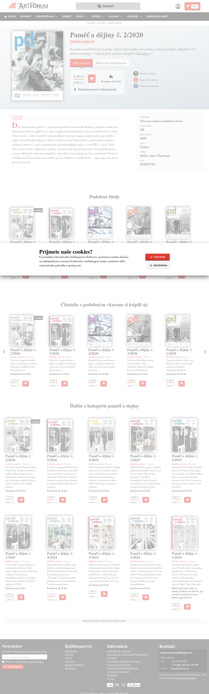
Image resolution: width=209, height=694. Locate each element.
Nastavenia (160, 265)
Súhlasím (159, 257)
